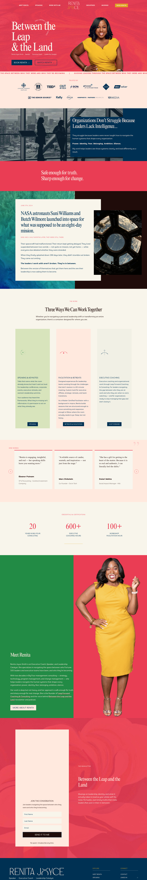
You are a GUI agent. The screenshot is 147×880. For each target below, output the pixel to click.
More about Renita (23, 707)
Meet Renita (24, 5)
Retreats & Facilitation (73, 424)
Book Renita (121, 5)
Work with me (54, 5)
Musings (105, 5)
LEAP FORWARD (114, 424)
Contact (124, 874)
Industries (90, 5)
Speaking (39, 5)
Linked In (124, 877)
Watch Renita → (46, 62)
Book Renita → (22, 62)
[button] (136, 471)
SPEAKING (32, 424)
